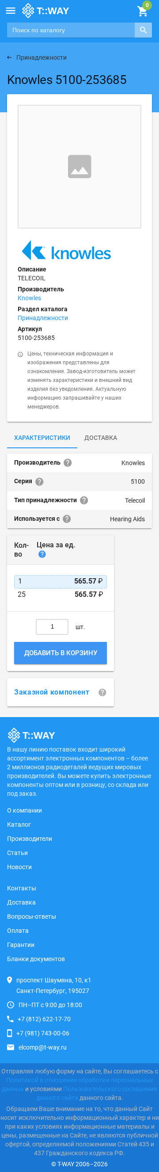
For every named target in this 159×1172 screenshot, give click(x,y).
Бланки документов (36, 958)
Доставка (100, 437)
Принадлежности (43, 317)
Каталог (19, 824)
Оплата (18, 930)
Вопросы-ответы (31, 916)
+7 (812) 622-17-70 (44, 1019)
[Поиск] (143, 30)
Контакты (21, 888)
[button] (10, 10)
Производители (29, 838)
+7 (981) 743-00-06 (42, 1033)
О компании (24, 810)
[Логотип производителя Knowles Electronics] (66, 250)
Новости (19, 866)
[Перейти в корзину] (142, 11)
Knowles (29, 298)
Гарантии (20, 944)
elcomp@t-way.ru (43, 1047)
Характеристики (42, 437)
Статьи (17, 852)
